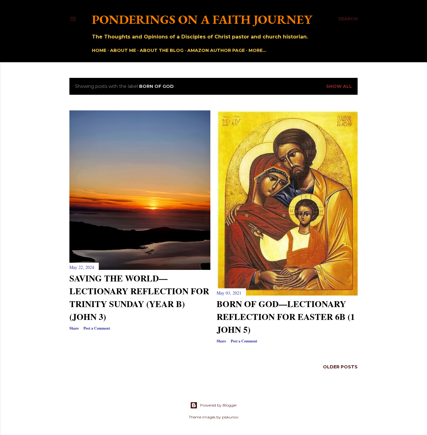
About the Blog (161, 50)
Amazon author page (216, 50)
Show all (339, 86)
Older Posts (340, 367)
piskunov (230, 417)
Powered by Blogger (218, 405)
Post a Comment (96, 328)
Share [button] (74, 328)
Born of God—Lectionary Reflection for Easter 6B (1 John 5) (286, 316)
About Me (123, 50)
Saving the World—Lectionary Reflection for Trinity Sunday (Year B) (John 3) (139, 297)
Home (99, 50)
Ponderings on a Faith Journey (202, 19)
